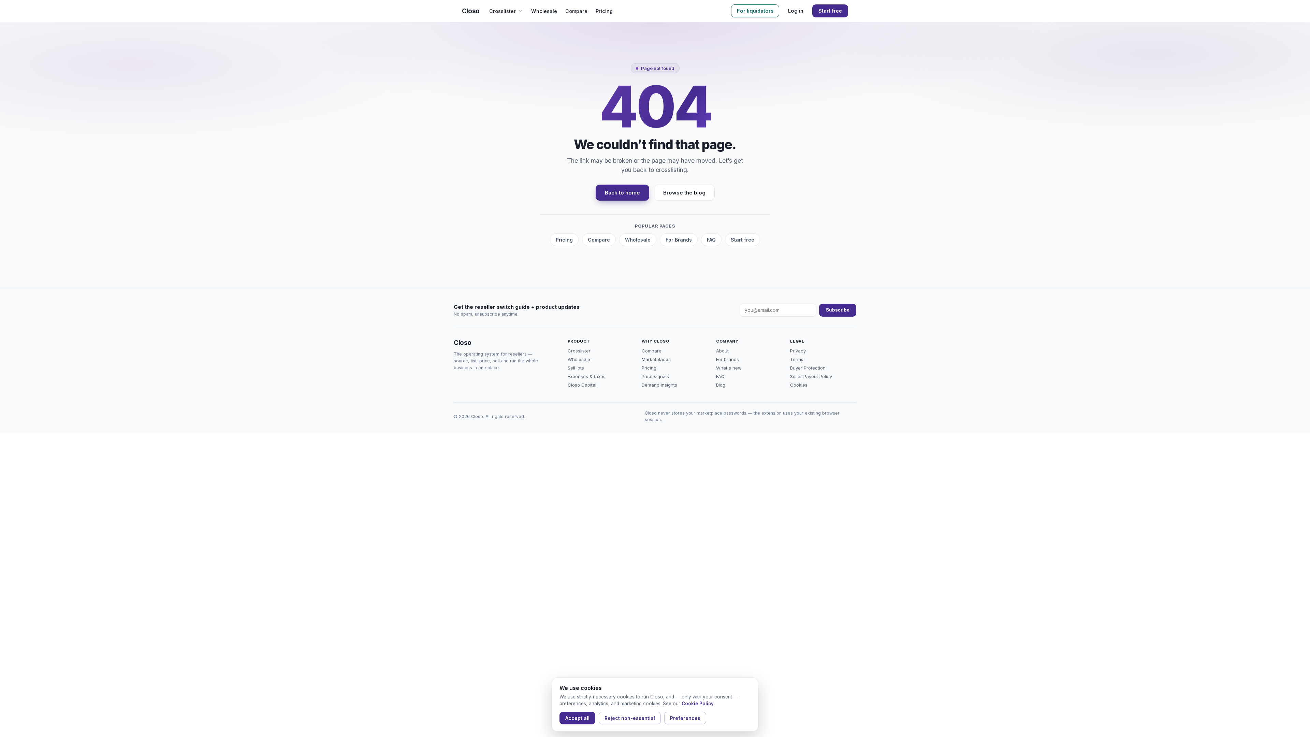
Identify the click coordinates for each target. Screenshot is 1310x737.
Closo (471, 11)
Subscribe (837, 310)
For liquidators (755, 11)
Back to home (622, 192)
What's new (729, 368)
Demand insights (659, 385)
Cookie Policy (698, 703)
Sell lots (576, 368)
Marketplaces (656, 359)
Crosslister (502, 11)
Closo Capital (582, 385)
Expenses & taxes (587, 376)
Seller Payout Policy (811, 376)
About (722, 350)
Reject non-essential (630, 718)
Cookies (798, 385)
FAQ (711, 240)
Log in (795, 11)
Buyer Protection (808, 368)
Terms (796, 359)
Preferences (685, 718)
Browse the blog (684, 192)
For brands (727, 359)
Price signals (655, 376)
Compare (576, 11)
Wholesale (544, 11)
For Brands (679, 240)
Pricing (604, 11)
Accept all (577, 718)
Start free (830, 11)
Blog (720, 385)
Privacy (798, 350)
